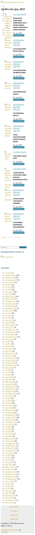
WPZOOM (5, 532)
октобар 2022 (10, 306)
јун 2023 (8, 287)
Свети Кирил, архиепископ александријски (18, 224)
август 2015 (9, 502)
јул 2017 (8, 455)
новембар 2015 (10, 500)
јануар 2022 (9, 327)
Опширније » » (18, 35)
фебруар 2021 (10, 353)
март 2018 (8, 436)
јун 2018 (8, 429)
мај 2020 (8, 374)
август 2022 (9, 310)
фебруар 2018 (10, 438)
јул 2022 (8, 313)
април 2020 (9, 377)
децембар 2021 (10, 329)
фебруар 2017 (10, 467)
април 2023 (9, 291)
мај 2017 (8, 460)
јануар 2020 (9, 384)
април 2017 (9, 462)
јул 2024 (8, 273)
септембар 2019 (10, 393)
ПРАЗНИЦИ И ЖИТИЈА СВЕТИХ (18, 42)
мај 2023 (8, 289)
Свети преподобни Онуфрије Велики (19, 71)
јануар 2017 (9, 469)
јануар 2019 (9, 412)
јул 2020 (8, 370)
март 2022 (8, 322)
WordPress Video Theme (9, 529)
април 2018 (9, 434)
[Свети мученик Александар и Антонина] (8, 199)
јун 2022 (8, 315)
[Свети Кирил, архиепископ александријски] (8, 221)
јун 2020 (8, 372)
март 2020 (8, 379)
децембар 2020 (10, 358)
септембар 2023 (10, 280)
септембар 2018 (10, 422)
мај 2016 (8, 488)
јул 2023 (8, 284)
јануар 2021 (9, 355)
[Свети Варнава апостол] (8, 109)
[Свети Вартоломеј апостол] (8, 88)
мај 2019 (8, 403)
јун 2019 (8, 400)
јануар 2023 (9, 299)
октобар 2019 (10, 391)
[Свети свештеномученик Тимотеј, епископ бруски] (8, 135)
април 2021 (9, 348)
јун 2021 (8, 344)
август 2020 (9, 367)
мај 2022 (8, 318)
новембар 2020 (10, 360)
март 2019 (8, 408)
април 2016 (9, 490)
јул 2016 (8, 483)
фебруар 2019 (10, 410)
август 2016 (9, 481)
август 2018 (9, 424)
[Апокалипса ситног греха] (8, 158)
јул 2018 (8, 426)
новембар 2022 (10, 303)
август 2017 (9, 453)
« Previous (3, 237)
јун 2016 (8, 486)
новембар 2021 (10, 332)
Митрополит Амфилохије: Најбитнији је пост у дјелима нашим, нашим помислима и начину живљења (20, 23)
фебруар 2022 (10, 325)
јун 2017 (8, 457)
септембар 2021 (10, 336)
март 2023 (8, 294)
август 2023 (9, 282)
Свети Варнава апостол (18, 114)
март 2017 (8, 464)
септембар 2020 (10, 365)
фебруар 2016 (10, 495)
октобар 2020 (10, 363)
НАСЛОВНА (14, 506)
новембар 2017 (10, 445)
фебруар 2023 (10, 296)
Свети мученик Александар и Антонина (18, 200)
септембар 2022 (10, 308)
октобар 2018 (10, 419)
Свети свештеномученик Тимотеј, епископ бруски (19, 137)
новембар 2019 (10, 389)
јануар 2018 (9, 441)
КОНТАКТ (14, 515)
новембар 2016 (10, 474)
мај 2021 (8, 346)
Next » (18, 237)
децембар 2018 (10, 415)
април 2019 (9, 405)
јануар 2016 (9, 498)
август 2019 (9, 396)
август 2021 (9, 339)
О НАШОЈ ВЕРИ (19, 14)
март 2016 (8, 493)
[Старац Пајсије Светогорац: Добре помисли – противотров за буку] (8, 187)
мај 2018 (8, 431)
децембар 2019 (10, 386)
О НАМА (14, 511)
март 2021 (8, 351)
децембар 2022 (10, 301)
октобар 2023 (10, 277)
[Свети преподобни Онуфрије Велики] (8, 69)
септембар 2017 (10, 450)
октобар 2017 (10, 448)
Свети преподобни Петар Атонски (19, 49)
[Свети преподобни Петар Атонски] (8, 47)
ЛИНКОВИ (14, 519)
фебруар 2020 (10, 381)
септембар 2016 (10, 479)
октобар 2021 (10, 334)
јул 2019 (8, 398)
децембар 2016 (10, 471)
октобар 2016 (10, 476)
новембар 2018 (10, 417)
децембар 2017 (10, 443)
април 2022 (9, 320)
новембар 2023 (10, 275)
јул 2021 (8, 341)
